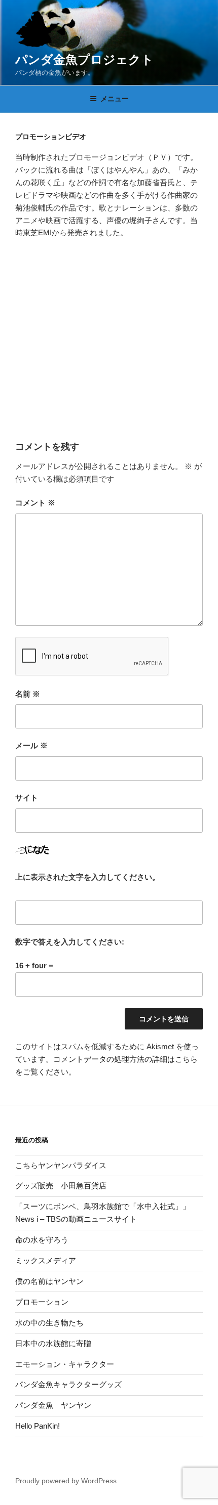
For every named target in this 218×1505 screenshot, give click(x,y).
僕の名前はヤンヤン (49, 1281)
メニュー (114, 99)
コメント (35, 502)
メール (31, 745)
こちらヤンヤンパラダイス (60, 1165)
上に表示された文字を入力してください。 (87, 877)
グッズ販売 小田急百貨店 (60, 1185)
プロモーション (41, 1302)
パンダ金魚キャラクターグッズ (68, 1384)
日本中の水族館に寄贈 (53, 1343)
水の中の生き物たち (49, 1322)
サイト (26, 797)
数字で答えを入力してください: (69, 941)
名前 (27, 694)
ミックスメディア (45, 1260)
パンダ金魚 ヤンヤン (53, 1405)
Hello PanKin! (37, 1426)
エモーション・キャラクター (64, 1364)
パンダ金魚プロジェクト (84, 59)
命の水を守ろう (41, 1239)
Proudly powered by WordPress (66, 1481)
